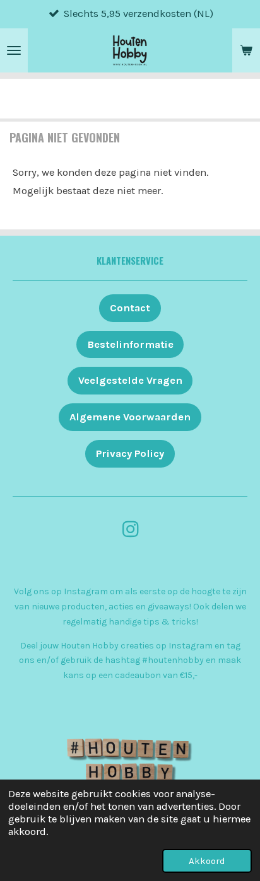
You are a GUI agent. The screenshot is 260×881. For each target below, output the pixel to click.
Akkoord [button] (207, 861)
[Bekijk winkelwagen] (246, 50)
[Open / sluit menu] (14, 50)
